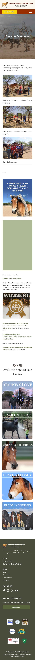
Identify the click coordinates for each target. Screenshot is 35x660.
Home (5, 558)
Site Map (6, 581)
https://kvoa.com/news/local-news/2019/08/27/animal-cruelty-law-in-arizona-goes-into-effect (17, 337)
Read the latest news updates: (12, 279)
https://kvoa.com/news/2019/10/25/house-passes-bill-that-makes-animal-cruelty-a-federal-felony (15, 326)
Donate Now (9, 12)
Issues (5, 572)
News (5, 569)
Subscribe (16, 607)
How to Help (7, 561)
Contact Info (7, 578)
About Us (6, 575)
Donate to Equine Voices (12, 564)
